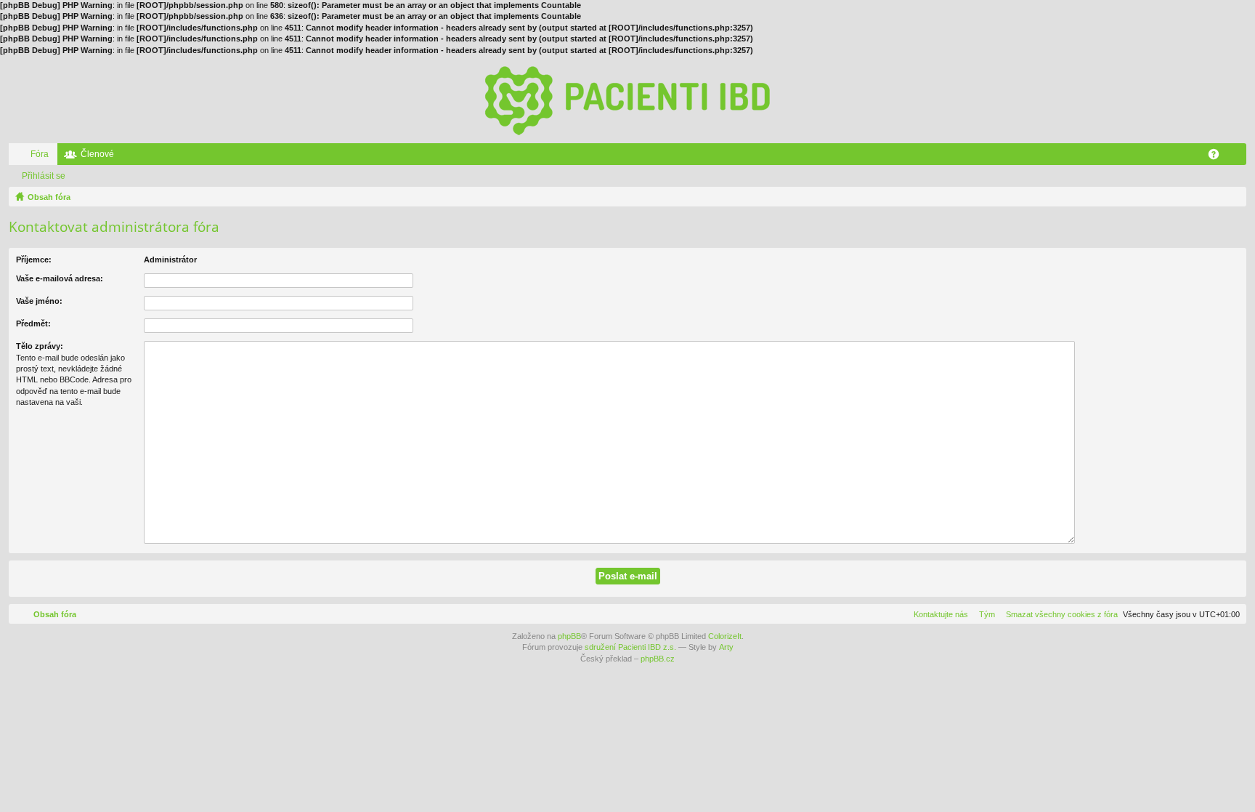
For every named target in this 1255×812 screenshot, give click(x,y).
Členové (97, 154)
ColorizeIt (725, 636)
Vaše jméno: (39, 301)
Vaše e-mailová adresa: (59, 278)
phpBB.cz (658, 658)
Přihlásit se (43, 176)
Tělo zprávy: (39, 346)
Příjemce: (34, 259)
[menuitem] (1059, 614)
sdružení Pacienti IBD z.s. (630, 647)
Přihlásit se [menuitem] (1238, 157)
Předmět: (33, 323)
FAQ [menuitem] (1218, 157)
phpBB (569, 636)
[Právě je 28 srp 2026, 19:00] (1232, 197)
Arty (726, 647)
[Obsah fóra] (627, 99)
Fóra (40, 154)
